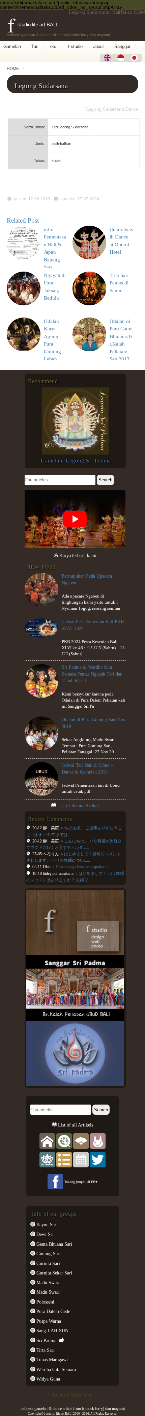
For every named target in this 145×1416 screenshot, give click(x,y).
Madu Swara (47, 1282)
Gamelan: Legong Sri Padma (76, 460)
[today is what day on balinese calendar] (81, 1159)
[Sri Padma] (47, 1159)
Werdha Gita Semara (55, 1369)
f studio (75, 46)
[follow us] (98, 1159)
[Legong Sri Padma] (75, 453)
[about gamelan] (64, 1140)
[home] (47, 1140)
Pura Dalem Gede (52, 1311)
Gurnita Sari (47, 1263)
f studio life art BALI (32, 24)
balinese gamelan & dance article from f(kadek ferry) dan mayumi (73, 1408)
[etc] (64, 1159)
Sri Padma (45, 1340)
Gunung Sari (48, 1253)
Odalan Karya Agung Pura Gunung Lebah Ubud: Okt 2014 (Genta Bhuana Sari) (55, 359)
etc (53, 46)
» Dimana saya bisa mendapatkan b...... (83, 866)
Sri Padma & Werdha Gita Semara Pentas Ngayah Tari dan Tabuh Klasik (92, 673)
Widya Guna (47, 1379)
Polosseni (44, 1302)
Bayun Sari (46, 1224)
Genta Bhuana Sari (53, 1244)
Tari (34, 46)
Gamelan (12, 46)
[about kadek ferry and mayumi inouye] (98, 1140)
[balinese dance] (81, 1140)
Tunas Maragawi (51, 1359)
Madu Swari (47, 1292)
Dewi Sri (44, 1234)
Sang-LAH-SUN (51, 1330)
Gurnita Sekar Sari (53, 1272)
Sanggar (122, 46)
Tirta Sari (45, 1350)
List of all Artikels (75, 1125)
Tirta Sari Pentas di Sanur (119, 283)
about (98, 46)
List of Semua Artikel (78, 805)
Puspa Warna (48, 1321)
